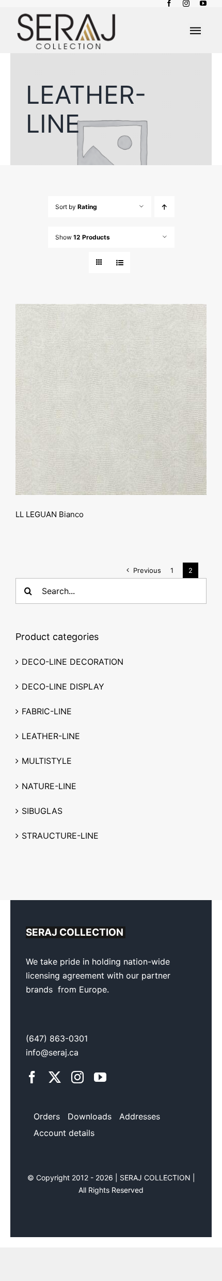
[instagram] (186, 3)
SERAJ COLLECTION (156, 1177)
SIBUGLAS (42, 811)
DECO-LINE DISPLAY (63, 686)
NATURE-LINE (49, 786)
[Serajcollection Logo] (66, 11)
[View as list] (119, 262)
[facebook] (169, 3)
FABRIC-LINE (47, 711)
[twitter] (55, 1077)
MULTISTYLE (47, 761)
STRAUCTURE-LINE (60, 835)
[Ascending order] (164, 206)
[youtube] (203, 3)
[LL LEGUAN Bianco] (111, 399)
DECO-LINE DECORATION (72, 661)
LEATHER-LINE (51, 736)
